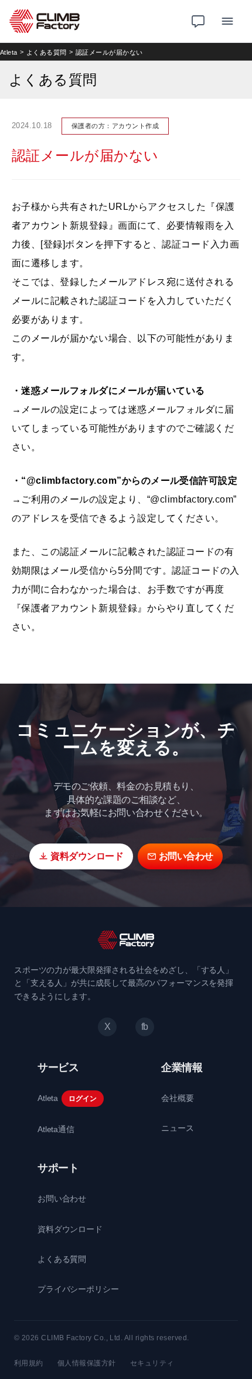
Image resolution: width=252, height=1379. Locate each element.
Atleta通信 (56, 1129)
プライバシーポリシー (78, 1289)
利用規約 (28, 1363)
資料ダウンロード (70, 1229)
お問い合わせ (62, 1198)
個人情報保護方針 (86, 1363)
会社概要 (177, 1098)
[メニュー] (227, 21)
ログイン (82, 1099)
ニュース (177, 1128)
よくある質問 (46, 52)
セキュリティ (152, 1363)
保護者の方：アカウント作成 (115, 125)
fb (144, 1027)
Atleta (9, 52)
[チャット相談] (198, 21)
